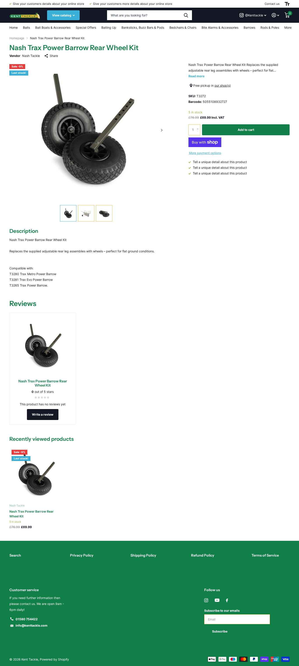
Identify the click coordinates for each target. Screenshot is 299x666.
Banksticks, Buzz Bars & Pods (142, 27)
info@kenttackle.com (31, 625)
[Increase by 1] (198, 126)
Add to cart (246, 130)
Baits (26, 27)
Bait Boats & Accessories (52, 27)
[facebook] (227, 600)
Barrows (249, 27)
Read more (196, 76)
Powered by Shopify (54, 659)
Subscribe (220, 631)
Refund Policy (202, 555)
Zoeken (186, 15)
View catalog (62, 15)
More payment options (205, 153)
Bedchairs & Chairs (182, 27)
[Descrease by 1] (198, 133)
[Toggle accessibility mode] (287, 4)
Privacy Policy (81, 555)
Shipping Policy (143, 555)
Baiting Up (108, 27)
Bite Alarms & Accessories (220, 27)
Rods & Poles (269, 27)
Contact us (272, 3)
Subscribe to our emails (222, 610)
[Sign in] (275, 15)
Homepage (16, 38)
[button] (161, 130)
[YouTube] (217, 600)
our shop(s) (223, 85)
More (288, 27)
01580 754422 (27, 619)
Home (13, 27)
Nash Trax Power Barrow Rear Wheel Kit (31, 514)
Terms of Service (265, 555)
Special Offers (86, 27)
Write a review (42, 414)
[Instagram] (206, 600)
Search (15, 555)
